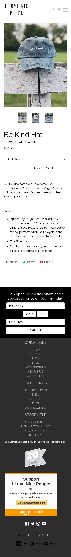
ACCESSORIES (35, 367)
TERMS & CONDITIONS (35, 426)
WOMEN (35, 354)
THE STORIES (35, 435)
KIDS (35, 362)
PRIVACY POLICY (35, 430)
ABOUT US (35, 371)
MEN (35, 358)
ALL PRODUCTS (35, 390)
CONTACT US (35, 376)
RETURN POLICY (36, 422)
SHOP (36, 349)
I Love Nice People (38, 535)
